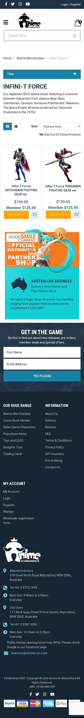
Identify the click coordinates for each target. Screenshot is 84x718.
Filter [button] (11, 74)
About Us (51, 413)
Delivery (50, 420)
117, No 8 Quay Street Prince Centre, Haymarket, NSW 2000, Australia (42, 614)
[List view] (16, 126)
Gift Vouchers (54, 454)
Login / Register (71, 4)
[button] (35, 215)
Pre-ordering (53, 460)
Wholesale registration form (18, 521)
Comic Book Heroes (16, 420)
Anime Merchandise (17, 413)
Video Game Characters (19, 427)
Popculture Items (14, 434)
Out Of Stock (16, 214)
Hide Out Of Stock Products (62, 134)
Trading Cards (12, 454)
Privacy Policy (54, 447)
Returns (50, 427)
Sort (34, 126)
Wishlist (8, 511)
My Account (11, 491)
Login (7, 498)
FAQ (48, 434)
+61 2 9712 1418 (23, 587)
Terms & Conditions (58, 440)
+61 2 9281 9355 (23, 624)
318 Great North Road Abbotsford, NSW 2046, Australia (40, 578)
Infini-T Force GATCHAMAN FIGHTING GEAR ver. (21, 190)
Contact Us (52, 467)
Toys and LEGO (13, 440)
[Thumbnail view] (7, 126)
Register (9, 505)
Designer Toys (12, 447)
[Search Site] (75, 35)
